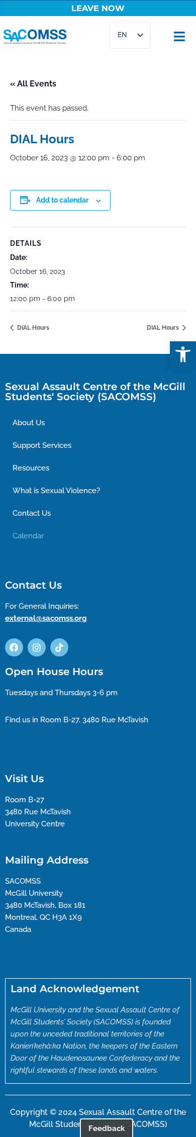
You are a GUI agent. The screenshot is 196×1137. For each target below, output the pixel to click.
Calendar (28, 535)
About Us (29, 422)
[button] (183, 354)
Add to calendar (62, 200)
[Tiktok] (59, 647)
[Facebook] (14, 647)
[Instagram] (37, 647)
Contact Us (32, 513)
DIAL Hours (32, 327)
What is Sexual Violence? (56, 490)
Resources (31, 467)
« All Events (33, 83)
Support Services (42, 445)
